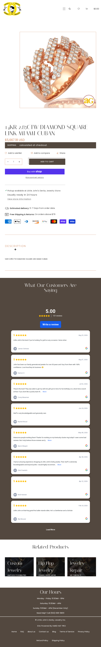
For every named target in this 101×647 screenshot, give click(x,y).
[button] (64, 9)
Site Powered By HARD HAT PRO (51, 626)
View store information (19, 199)
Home (14, 631)
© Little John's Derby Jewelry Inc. (50, 620)
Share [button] (62, 153)
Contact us (44, 631)
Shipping (11, 145)
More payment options (35, 177)
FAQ (22, 631)
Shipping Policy (58, 640)
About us (31, 631)
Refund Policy (42, 640)
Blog (54, 631)
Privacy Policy (84, 631)
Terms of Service (67, 631)
